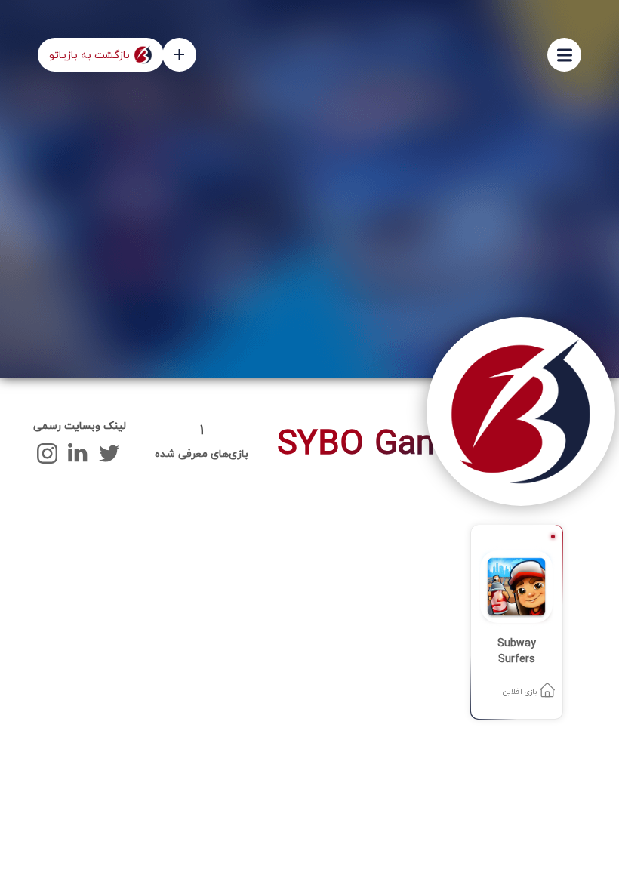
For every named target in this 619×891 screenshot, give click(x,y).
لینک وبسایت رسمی (79, 426)
